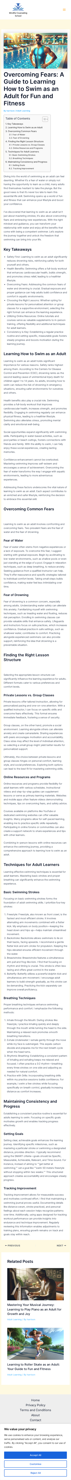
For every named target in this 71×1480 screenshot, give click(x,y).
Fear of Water (19, 134)
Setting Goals (19, 165)
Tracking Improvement (23, 168)
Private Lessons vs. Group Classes (28, 145)
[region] (35, 1452)
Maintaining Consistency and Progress (27, 161)
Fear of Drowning (21, 138)
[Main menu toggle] (64, 9)
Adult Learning (23, 111)
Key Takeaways (15, 123)
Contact (35, 1420)
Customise (35, 1464)
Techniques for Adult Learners (23, 151)
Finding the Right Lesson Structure (26, 141)
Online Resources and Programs (28, 148)
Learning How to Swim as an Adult (25, 127)
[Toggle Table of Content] (43, 119)
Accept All (35, 1455)
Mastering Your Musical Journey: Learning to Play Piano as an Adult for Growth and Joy (34, 1309)
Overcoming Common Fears (22, 131)
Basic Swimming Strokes (23, 155)
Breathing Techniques (23, 158)
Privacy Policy (35, 1405)
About (35, 1415)
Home (35, 1400)
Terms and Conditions (35, 1410)
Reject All (36, 1472)
